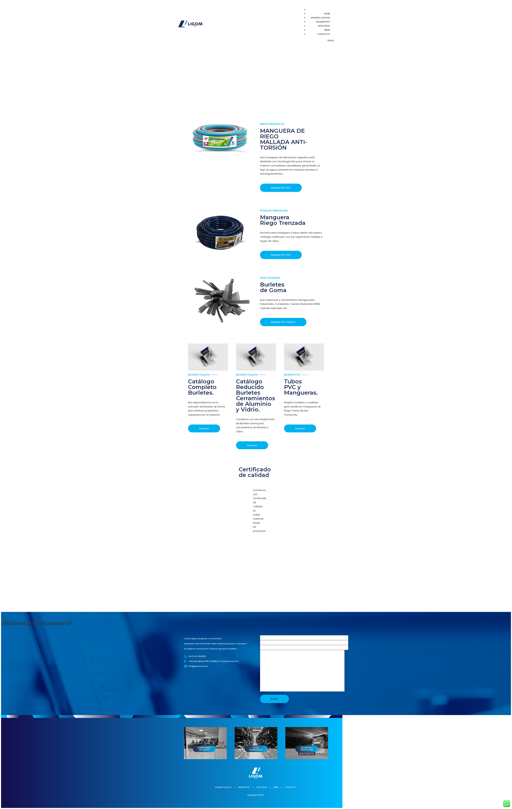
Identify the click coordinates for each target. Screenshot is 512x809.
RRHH (276, 787)
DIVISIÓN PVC (244, 787)
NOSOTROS (262, 787)
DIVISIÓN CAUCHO (223, 787)
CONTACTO (290, 787)
